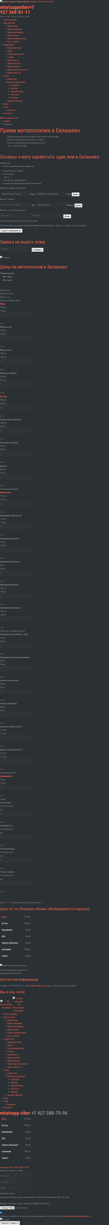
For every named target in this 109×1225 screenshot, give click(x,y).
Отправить (37, 249)
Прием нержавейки (15, 32)
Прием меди (12, 26)
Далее (75, 194)
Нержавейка (6, 776)
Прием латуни (13, 35)
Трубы (10, 51)
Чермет (5, 956)
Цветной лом (9, 23)
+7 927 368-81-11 (17, 9)
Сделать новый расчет (11, 230)
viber (24, 7)
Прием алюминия (14, 29)
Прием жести (13, 60)
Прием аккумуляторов (16, 38)
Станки (10, 57)
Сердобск (15, 85)
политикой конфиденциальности (76, 1216)
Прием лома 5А (13, 63)
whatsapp (9, 7)
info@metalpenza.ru (37, 985)
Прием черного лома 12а (17, 69)
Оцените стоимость (10, 1223)
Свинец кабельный (10, 943)
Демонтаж (12, 79)
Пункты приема (10, 20)
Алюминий (6, 949)
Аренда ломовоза (15, 101)
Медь (3, 304)
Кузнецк (14, 88)
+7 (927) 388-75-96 (21, 1167)
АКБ (3, 936)
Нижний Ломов (17, 91)
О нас (6, 107)
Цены (6, 104)
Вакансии (11, 110)
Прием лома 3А (13, 66)
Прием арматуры (14, 48)
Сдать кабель (13, 41)
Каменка (14, 97)
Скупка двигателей (15, 54)
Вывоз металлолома (16, 82)
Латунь (3, 396)
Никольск (15, 94)
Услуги (6, 76)
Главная (7, 121)
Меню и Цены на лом (9, 118)
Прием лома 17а (14, 73)
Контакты (8, 113)
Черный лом (9, 44)
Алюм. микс (5, 492)
